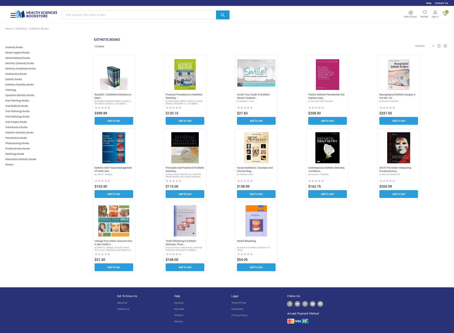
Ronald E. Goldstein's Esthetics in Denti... (113, 96)
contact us (123, 309)
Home (9, 28)
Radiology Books (14, 153)
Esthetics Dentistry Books (19, 84)
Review (9, 164)
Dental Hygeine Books (17, 52)
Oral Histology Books (17, 100)
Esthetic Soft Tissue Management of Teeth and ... (113, 169)
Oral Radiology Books (17, 116)
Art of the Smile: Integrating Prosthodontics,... (395, 169)
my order (179, 309)
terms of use (238, 302)
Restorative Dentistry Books (20, 159)
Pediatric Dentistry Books (19, 132)
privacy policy (239, 315)
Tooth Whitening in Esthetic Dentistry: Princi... (181, 242)
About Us (122, 302)
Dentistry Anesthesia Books (20, 68)
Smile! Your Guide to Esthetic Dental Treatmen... (253, 96)
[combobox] (145, 14)
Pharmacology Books (17, 143)
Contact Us (441, 3)
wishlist (178, 315)
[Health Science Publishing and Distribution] (36, 14)
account (179, 302)
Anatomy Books (14, 47)
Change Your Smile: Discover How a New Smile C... (113, 242)
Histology (10, 90)
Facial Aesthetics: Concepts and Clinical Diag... (255, 169)
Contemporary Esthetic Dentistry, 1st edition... (326, 169)
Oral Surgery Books (16, 121)
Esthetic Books (13, 79)
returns (178, 321)
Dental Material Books (17, 58)
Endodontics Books (16, 74)
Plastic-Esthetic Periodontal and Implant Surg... (326, 96)
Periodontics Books (16, 137)
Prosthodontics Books (17, 148)
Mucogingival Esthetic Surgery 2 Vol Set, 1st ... (397, 96)
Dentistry (21, 28)
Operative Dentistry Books (19, 95)
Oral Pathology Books (17, 111)
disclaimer (237, 309)
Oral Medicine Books (16, 106)
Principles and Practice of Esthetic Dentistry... (185, 169)
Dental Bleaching (246, 241)
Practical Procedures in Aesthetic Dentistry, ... (184, 96)
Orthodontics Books (16, 127)
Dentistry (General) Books (19, 63)
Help (428, 3)
